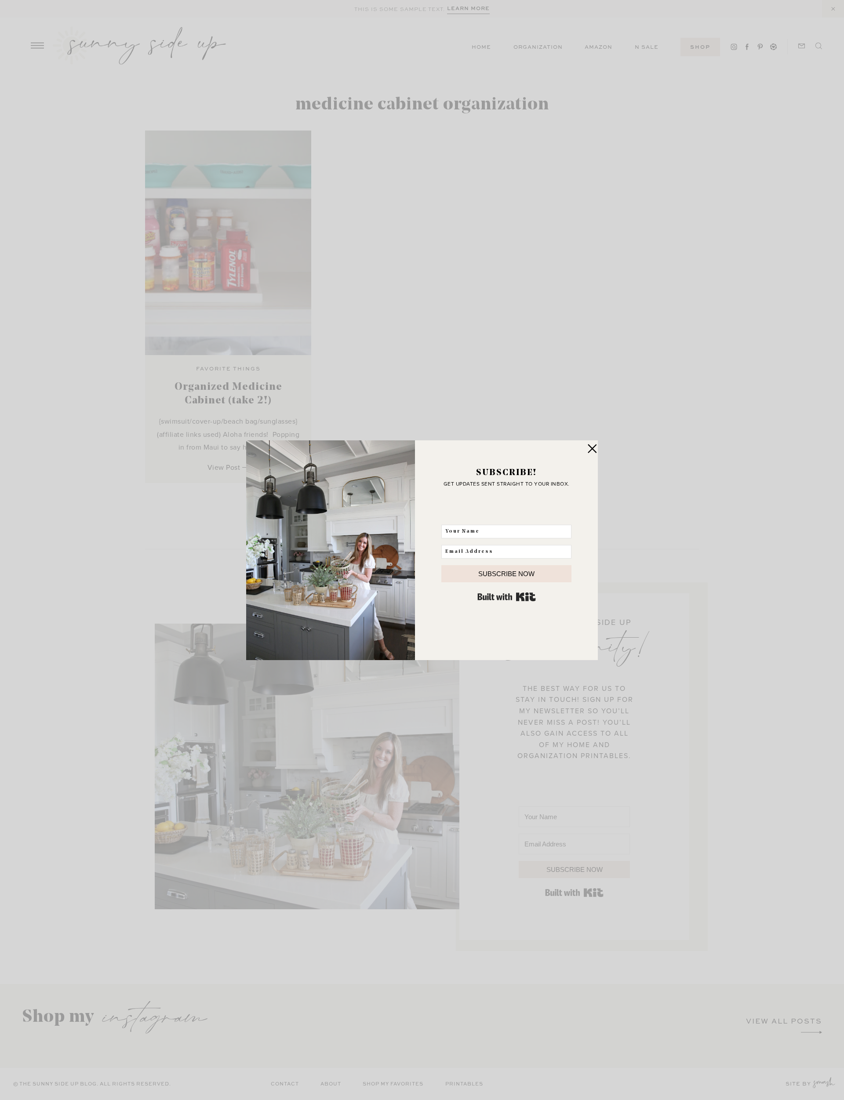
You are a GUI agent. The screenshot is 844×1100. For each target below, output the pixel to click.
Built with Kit (506, 597)
